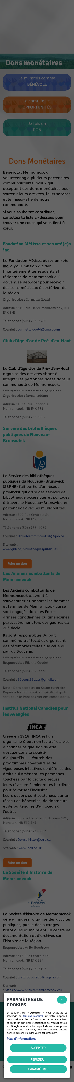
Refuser (37, 1059)
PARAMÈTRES (38, 1069)
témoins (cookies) (33, 1016)
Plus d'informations (21, 1039)
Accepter (38, 1048)
